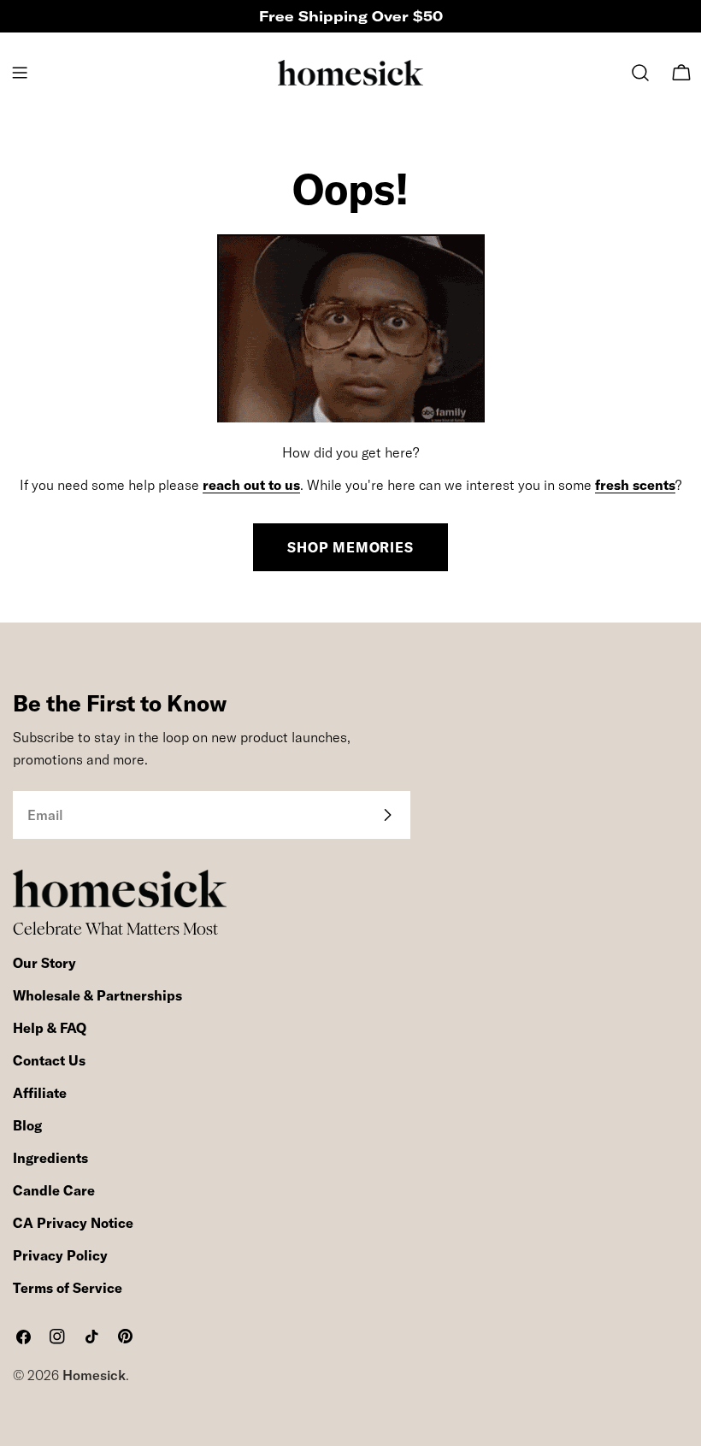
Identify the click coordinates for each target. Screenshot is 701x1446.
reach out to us (251, 484)
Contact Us (49, 1060)
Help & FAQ (49, 1027)
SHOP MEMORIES (350, 547)
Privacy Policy (60, 1255)
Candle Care (54, 1190)
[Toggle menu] (20, 73)
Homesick (94, 1375)
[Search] (640, 73)
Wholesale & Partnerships (97, 995)
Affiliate (40, 1092)
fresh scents (635, 484)
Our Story (44, 962)
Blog (27, 1125)
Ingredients (50, 1157)
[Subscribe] (387, 815)
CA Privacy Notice (73, 1222)
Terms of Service (67, 1287)
